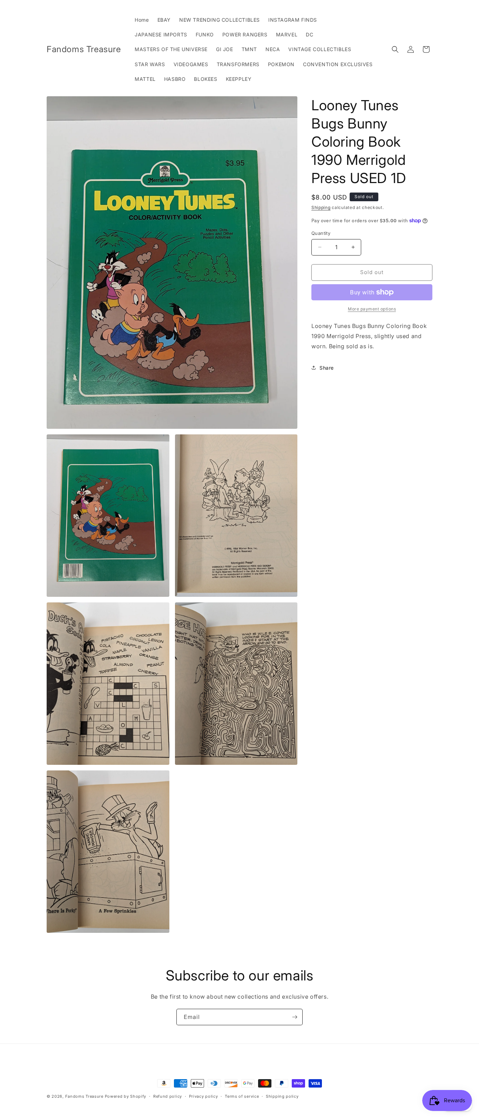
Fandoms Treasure (84, 1096)
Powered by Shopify (126, 1096)
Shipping (321, 207)
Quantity (320, 233)
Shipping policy (282, 1096)
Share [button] (326, 368)
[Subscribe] (294, 1017)
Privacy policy (203, 1096)
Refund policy (167, 1096)
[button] (395, 49)
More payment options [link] (372, 309)
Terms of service (242, 1096)
